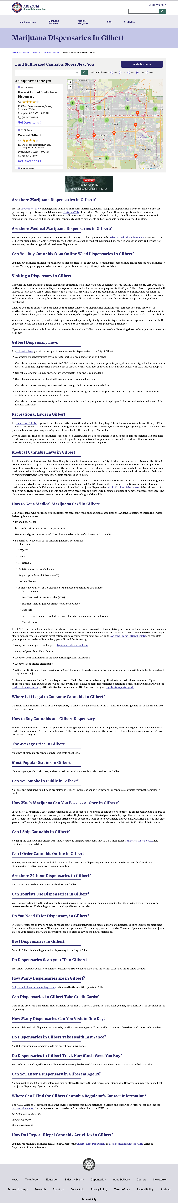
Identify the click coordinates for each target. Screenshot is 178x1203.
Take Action (32, 1179)
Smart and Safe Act (26, 423)
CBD (109, 22)
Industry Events (74, 1179)
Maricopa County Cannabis (46, 52)
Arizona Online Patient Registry (128, 636)
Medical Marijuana (83, 22)
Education (52, 1179)
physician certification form (71, 645)
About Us (58, 1189)
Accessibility (89, 1199)
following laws (25, 351)
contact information (23, 1108)
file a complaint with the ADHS (125, 1143)
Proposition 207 (29, 208)
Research (40, 1189)
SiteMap (165, 1189)
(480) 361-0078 (30, 156)
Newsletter (160, 1179)
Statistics (129, 22)
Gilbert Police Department (90, 1143)
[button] (114, 133)
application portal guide (120, 687)
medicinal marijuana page (26, 687)
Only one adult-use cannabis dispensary (34, 987)
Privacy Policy (99, 1189)
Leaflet (145, 168)
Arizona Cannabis (20, 52)
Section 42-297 (71, 212)
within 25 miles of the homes (122, 487)
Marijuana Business (54, 22)
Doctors (141, 1179)
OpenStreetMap (152, 168)
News (14, 1179)
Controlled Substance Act (138, 840)
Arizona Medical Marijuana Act (126, 237)
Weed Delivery (121, 1179)
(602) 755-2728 (157, 5)
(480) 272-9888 (30, 117)
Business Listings (18, 1189)
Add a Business (142, 64)
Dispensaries (98, 1179)
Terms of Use (122, 1189)
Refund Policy (145, 1189)
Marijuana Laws (28, 22)
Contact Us (77, 1189)
